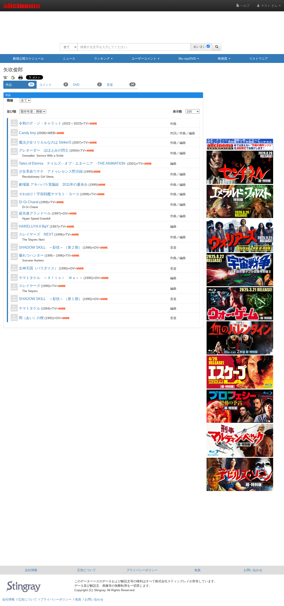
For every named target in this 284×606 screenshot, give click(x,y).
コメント (53, 84)
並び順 (11, 111)
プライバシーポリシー (142, 570)
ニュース (69, 58)
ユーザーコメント (144, 58)
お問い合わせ (253, 570)
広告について (86, 570)
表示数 (177, 111)
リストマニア (258, 58)
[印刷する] (20, 77)
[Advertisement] (140, 24)
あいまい (199, 46)
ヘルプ (244, 5)
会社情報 (31, 570)
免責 (197, 570)
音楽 (120, 84)
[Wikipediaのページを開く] (5, 77)
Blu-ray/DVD (188, 58)
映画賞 (223, 58)
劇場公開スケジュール (28, 58)
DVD (86, 84)
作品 (19, 84)
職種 (10, 100)
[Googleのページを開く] (13, 77)
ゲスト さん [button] (269, 5)
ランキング (102, 58)
